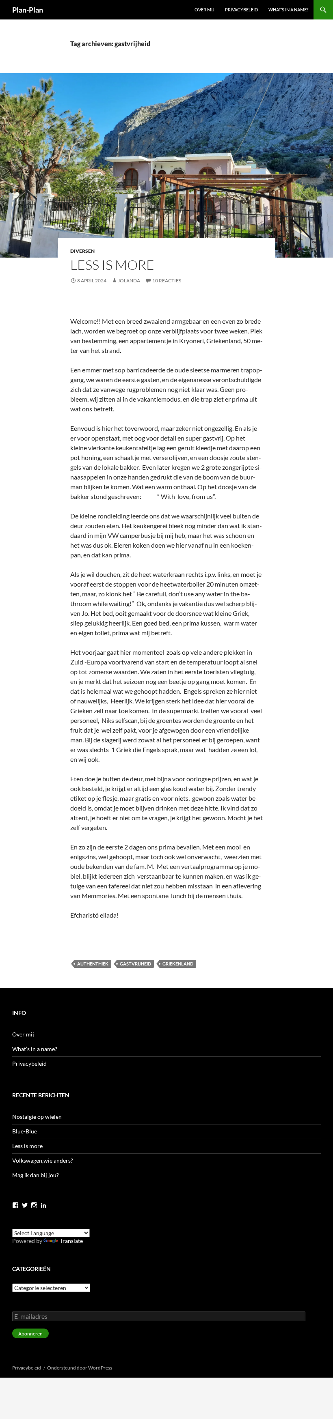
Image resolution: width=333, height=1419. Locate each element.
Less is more (112, 264)
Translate (71, 1240)
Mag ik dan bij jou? (35, 1175)
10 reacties (166, 280)
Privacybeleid (241, 9)
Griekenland (177, 963)
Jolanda (129, 280)
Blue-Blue (24, 1131)
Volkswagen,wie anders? (42, 1160)
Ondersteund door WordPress (79, 1368)
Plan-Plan (27, 9)
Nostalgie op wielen (37, 1116)
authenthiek (92, 963)
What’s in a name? (288, 9)
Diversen (82, 251)
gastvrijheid (135, 963)
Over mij (204, 9)
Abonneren (30, 1334)
